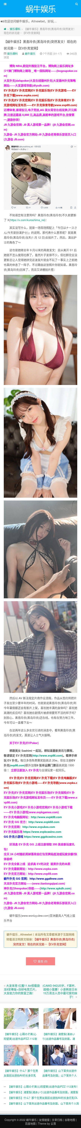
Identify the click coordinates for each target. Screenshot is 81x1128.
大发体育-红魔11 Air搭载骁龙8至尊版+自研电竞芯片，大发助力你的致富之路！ (22, 989)
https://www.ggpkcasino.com (43, 836)
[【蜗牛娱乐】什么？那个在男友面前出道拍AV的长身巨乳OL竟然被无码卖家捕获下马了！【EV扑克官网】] (21, 1055)
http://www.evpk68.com (43, 822)
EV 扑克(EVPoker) (27, 743)
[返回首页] (5, 29)
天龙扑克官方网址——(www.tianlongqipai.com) (34, 883)
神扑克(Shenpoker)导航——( (22, 888)
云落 (53, 1123)
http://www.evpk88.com (46, 817)
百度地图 (30, 1123)
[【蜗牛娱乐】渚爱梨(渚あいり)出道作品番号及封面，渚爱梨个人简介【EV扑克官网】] (59, 1018)
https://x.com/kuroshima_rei (27, 220)
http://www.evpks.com (42, 869)
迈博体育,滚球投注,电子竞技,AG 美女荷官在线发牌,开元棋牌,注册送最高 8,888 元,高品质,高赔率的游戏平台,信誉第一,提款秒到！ (40, 115)
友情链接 (44, 1120)
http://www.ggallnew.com (46, 878)
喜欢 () (42, 961)
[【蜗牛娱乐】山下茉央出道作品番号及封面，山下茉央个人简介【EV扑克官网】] (59, 1055)
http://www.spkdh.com (55, 888)
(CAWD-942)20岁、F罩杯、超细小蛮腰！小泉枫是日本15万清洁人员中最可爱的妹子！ (60, 991)
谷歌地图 (70, 1120)
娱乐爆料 (15, 29)
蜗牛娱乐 (30, 53)
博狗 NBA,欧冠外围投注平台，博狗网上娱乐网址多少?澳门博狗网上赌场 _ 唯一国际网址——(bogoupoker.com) (40, 71)
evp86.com (17, 765)
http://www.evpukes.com (38, 827)
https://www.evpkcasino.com (42, 832)
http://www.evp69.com (42, 874)
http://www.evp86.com (47, 755)
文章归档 (57, 1120)
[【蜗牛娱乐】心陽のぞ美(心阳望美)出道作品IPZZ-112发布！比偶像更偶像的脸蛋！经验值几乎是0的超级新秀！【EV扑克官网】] (21, 1018)
